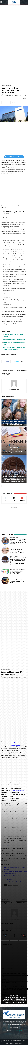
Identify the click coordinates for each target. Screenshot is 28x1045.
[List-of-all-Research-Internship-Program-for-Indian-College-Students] (14, 441)
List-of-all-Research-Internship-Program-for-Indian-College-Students (14, 451)
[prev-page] (2, 486)
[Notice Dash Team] (2, 95)
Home (2, 83)
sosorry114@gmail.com (17, 1030)
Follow (5, 497)
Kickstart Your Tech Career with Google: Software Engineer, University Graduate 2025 (17, 571)
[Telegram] (14, 1034)
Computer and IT (13, 419)
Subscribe (22, 497)
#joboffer (8, 354)
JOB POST (8, 85)
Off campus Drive (14, 221)
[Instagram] (10, 1034)
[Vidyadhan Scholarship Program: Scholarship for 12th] (5, 580)
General (6, 83)
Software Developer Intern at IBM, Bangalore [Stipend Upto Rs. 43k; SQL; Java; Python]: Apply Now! (14, 423)
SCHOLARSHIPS (13, 578)
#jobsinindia (13, 354)
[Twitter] (18, 1034)
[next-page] (5, 486)
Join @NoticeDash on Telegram (14, 157)
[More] (21, 102)
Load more (13, 586)
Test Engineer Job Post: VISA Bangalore (14, 339)
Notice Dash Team (9, 95)
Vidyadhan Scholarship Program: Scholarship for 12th (17, 581)
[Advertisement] (14, 18)
